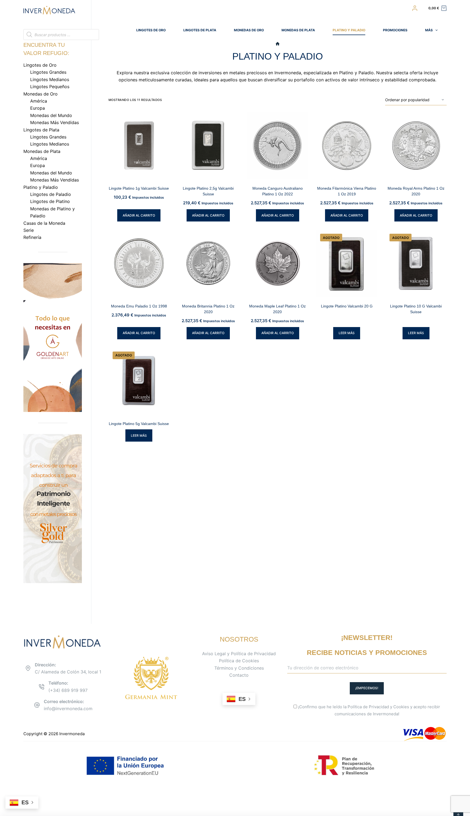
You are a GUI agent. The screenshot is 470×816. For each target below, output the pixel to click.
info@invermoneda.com (68, 708)
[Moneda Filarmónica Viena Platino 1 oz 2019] (346, 145)
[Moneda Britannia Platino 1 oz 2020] (208, 263)
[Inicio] (278, 44)
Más (429, 30)
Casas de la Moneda (44, 223)
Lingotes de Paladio (50, 194)
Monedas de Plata (298, 30)
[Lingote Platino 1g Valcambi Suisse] (139, 145)
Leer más (347, 333)
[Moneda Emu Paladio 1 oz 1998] (139, 263)
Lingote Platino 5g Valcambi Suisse (139, 423)
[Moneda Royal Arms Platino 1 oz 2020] (416, 145)
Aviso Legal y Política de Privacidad (239, 653)
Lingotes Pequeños (49, 86)
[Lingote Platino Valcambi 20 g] (346, 263)
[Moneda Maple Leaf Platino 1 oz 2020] (277, 263)
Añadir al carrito (139, 215)
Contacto (239, 675)
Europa (37, 108)
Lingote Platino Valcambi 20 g (347, 306)
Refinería (32, 237)
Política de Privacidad (368, 706)
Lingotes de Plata (199, 30)
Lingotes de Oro (151, 30)
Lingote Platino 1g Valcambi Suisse (139, 188)
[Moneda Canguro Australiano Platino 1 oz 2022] (277, 145)
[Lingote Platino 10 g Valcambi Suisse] (416, 263)
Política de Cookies (239, 660)
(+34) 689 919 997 (68, 690)
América (38, 101)
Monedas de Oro (249, 30)
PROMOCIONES (395, 30)
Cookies (401, 706)
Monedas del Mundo (51, 115)
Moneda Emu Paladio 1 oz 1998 (139, 306)
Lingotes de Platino (50, 201)
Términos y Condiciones (239, 668)
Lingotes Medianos (49, 79)
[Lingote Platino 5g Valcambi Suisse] (139, 380)
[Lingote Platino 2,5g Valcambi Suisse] (208, 145)
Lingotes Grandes (48, 72)
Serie (28, 230)
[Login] (415, 8)
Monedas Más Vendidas (54, 122)
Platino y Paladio (349, 30)
